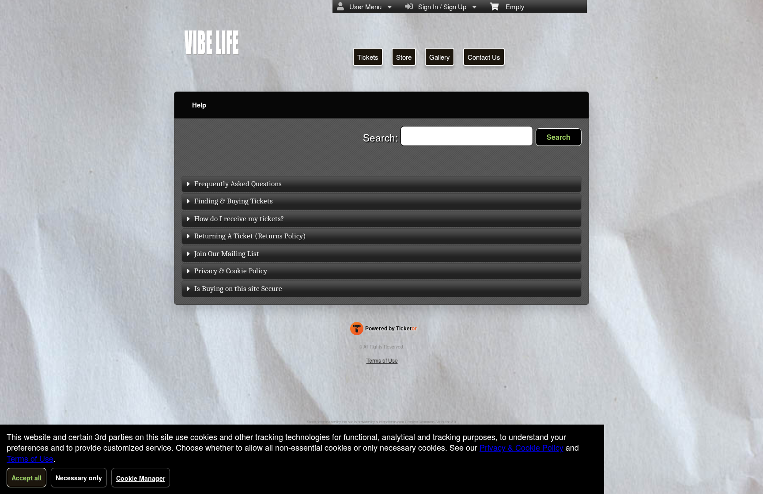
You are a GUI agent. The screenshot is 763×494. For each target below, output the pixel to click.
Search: (381, 137)
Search (558, 137)
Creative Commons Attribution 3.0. (431, 421)
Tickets (367, 56)
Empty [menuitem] (512, 6)
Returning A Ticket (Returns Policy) (250, 236)
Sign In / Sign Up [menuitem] (440, 6)
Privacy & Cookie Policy (230, 271)
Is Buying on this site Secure (238, 288)
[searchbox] (466, 136)
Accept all (26, 477)
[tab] (381, 184)
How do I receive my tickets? (239, 218)
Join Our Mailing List (226, 253)
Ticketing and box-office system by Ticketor (383, 330)
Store (404, 56)
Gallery (439, 56)
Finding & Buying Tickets (233, 201)
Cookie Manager (140, 478)
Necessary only (79, 477)
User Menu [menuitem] (363, 6)
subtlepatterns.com (390, 421)
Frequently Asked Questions (238, 184)
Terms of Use (381, 360)
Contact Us (484, 56)
